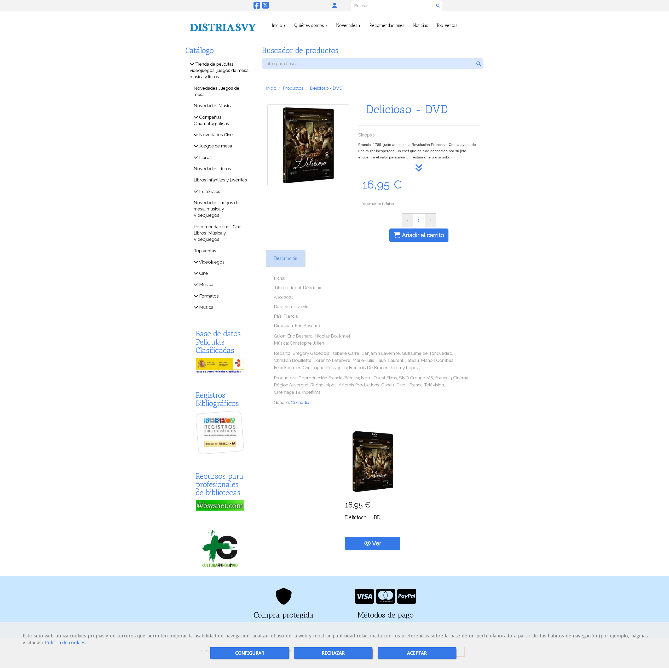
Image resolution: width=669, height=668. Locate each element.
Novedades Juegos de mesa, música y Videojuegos (216, 209)
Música (205, 284)
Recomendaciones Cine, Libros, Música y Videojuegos (218, 233)
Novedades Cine (215, 134)
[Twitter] (265, 6)
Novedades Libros (212, 168)
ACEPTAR (417, 653)
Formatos (208, 296)
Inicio (278, 25)
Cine (203, 273)
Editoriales (209, 191)
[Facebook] (256, 6)
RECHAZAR (333, 653)
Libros (205, 157)
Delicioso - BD (362, 517)
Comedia (300, 402)
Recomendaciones (387, 25)
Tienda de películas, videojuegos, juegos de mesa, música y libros (220, 70)
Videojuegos (211, 262)
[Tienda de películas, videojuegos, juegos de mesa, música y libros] (192, 64)
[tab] (285, 258)
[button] (334, 5)
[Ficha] (372, 461)
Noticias (420, 25)
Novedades (347, 25)
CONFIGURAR (249, 653)
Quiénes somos (309, 25)
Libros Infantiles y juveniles (220, 179)
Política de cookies (65, 642)
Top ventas (447, 25)
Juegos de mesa (215, 146)
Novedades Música (213, 105)
